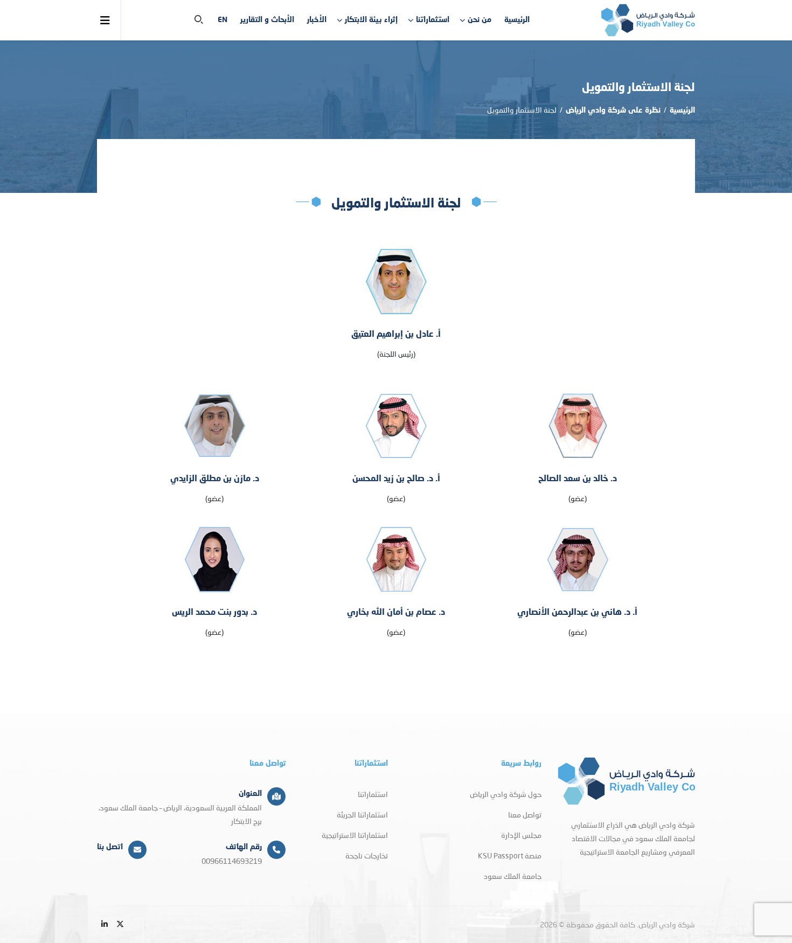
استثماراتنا (432, 20)
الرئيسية (517, 20)
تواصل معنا (524, 814)
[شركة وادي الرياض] (648, 20)
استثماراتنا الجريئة (362, 814)
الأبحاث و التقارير (267, 20)
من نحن (479, 20)
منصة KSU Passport (509, 855)
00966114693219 (232, 860)
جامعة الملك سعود (512, 875)
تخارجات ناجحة (366, 855)
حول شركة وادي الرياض (505, 794)
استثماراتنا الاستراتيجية (355, 835)
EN (222, 20)
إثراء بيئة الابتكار (371, 20)
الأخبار (316, 20)
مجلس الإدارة (521, 835)
